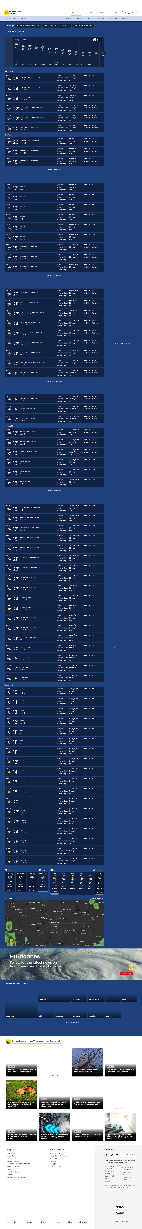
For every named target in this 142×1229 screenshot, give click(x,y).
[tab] (94, 39)
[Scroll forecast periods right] (104, 53)
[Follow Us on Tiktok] (122, 1155)
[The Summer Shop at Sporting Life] (129, 1010)
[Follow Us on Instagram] (111, 1155)
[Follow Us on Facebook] (106, 1155)
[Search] (123, 12)
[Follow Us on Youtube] (117, 1155)
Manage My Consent (14, 1166)
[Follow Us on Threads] (127, 1155)
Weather (12, 19)
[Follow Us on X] (132, 1155)
